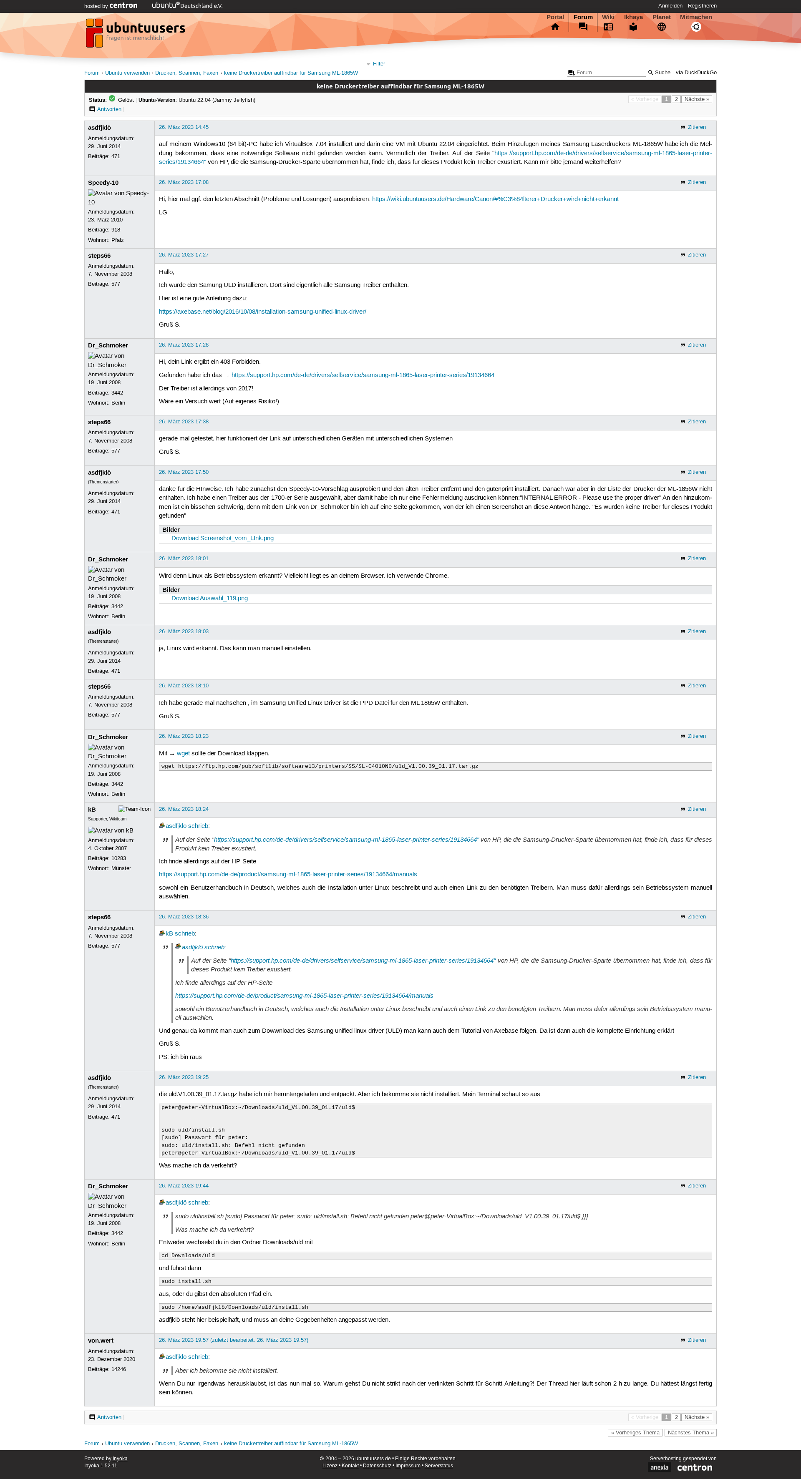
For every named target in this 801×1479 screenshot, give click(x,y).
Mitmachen (696, 17)
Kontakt (350, 1466)
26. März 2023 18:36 (184, 916)
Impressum (408, 1466)
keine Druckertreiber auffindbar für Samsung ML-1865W (291, 73)
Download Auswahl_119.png (209, 598)
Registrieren (702, 6)
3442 (117, 393)
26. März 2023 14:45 (184, 127)
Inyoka (120, 1459)
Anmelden (670, 6)
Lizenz (330, 1466)
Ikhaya (633, 17)
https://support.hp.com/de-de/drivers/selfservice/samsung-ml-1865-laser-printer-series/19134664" (346, 839)
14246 (118, 1369)
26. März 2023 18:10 (184, 685)
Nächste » (697, 99)
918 (115, 229)
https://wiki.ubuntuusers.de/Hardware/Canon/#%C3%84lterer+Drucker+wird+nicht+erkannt (495, 199)
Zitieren (697, 127)
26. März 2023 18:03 (184, 631)
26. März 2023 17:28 (184, 345)
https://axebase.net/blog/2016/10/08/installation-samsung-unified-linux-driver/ (262, 312)
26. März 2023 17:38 (184, 421)
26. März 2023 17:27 (184, 255)
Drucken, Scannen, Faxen (186, 73)
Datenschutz (377, 1466)
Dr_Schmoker (108, 345)
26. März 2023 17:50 (184, 472)
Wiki (608, 17)
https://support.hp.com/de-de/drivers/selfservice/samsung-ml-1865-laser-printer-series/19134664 (363, 375)
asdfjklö (99, 127)
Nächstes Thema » (691, 1432)
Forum (583, 17)
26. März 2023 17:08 (184, 182)
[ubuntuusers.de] (136, 35)
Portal (555, 17)
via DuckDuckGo (696, 73)
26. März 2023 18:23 (184, 736)
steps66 (99, 256)
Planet (661, 17)
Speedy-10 (103, 183)
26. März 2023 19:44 (184, 1185)
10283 (118, 858)
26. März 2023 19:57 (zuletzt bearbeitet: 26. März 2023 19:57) (233, 1340)
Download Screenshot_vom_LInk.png (222, 538)
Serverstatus (439, 1466)
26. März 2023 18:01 (184, 558)
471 (115, 156)
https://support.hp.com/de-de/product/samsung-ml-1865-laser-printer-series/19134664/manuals (288, 874)
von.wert (100, 1340)
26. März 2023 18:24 (184, 809)
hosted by (97, 6)
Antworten (109, 109)
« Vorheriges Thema (635, 1432)
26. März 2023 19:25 (184, 1077)
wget (183, 753)
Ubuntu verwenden (127, 73)
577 (115, 284)
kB (92, 809)
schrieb (198, 826)
